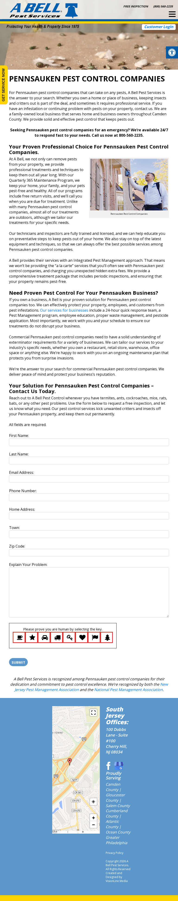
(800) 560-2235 (163, 6)
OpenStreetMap (91, 832)
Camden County (113, 787)
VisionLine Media (117, 881)
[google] (119, 765)
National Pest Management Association (128, 689)
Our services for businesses (64, 310)
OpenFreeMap (75, 832)
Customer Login (158, 26)
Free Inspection (135, 6)
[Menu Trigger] (172, 13)
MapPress (62, 832)
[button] (172, 52)
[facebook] (107, 765)
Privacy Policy (114, 853)
